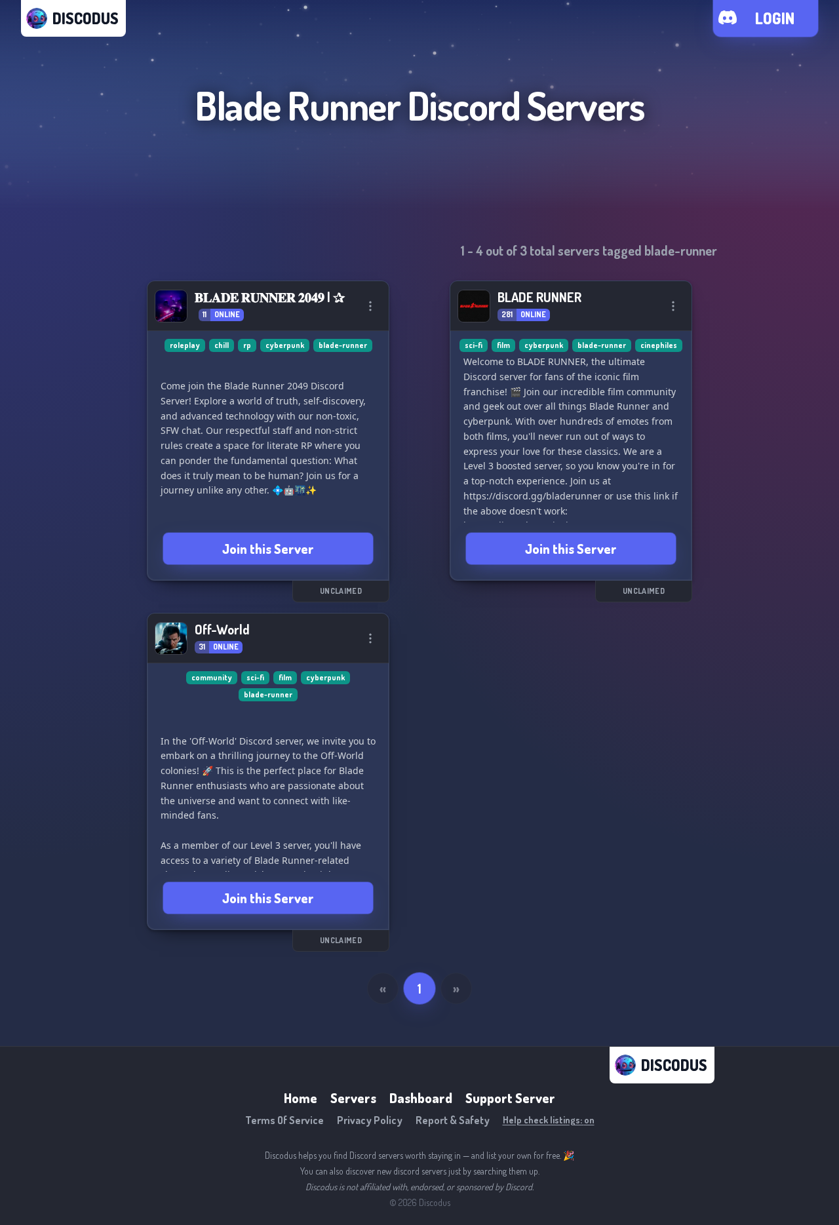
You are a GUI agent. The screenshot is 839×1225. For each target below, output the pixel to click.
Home (300, 1097)
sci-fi (473, 345)
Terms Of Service (284, 1120)
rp (247, 345)
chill (221, 345)
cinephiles (658, 345)
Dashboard (420, 1097)
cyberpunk (284, 345)
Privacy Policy (369, 1120)
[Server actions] (370, 306)
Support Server (510, 1097)
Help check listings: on (549, 1119)
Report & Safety (453, 1120)
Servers (353, 1097)
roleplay (185, 345)
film (503, 345)
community (211, 677)
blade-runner (343, 345)
